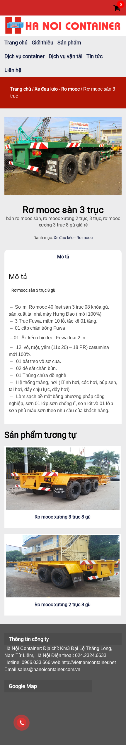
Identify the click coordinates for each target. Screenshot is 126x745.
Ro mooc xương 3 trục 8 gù (63, 517)
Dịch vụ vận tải (65, 56)
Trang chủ (16, 42)
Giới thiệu (42, 42)
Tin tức (94, 56)
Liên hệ (12, 70)
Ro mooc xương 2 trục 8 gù (63, 604)
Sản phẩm (69, 42)
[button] (114, 125)
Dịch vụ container (24, 56)
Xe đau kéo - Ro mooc (57, 89)
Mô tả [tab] (63, 257)
